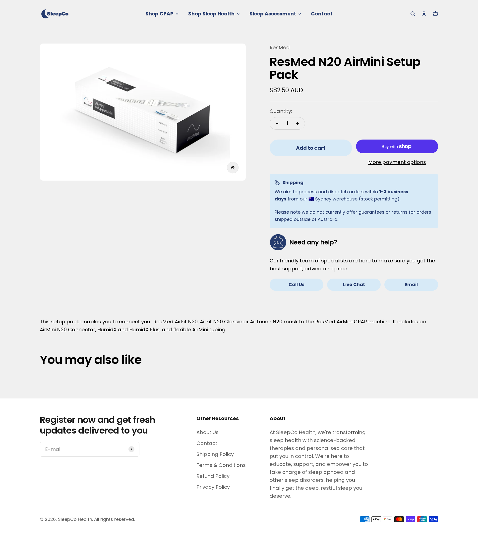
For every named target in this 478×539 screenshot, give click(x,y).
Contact (322, 13)
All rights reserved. (114, 519)
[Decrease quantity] (277, 123)
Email (411, 284)
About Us (207, 432)
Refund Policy (213, 476)
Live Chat (354, 284)
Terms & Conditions (221, 465)
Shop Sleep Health (211, 13)
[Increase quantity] (297, 123)
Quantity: (281, 111)
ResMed (280, 47)
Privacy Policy (213, 487)
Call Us (296, 284)
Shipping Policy (215, 454)
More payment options (397, 162)
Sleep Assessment (272, 13)
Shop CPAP (159, 13)
